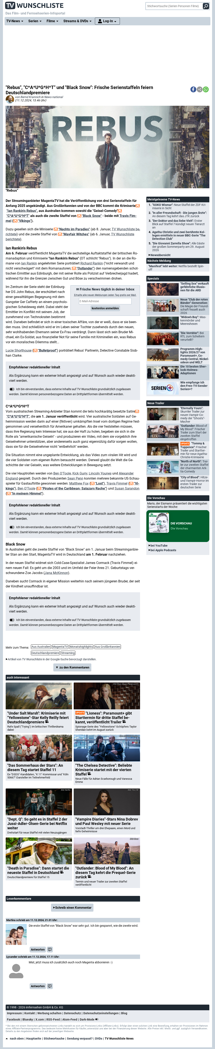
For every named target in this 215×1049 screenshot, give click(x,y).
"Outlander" (85, 268)
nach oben (17, 1038)
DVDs (98, 1038)
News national (53, 97)
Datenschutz (72, 1013)
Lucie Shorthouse (18, 350)
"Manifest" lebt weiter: (176, 268)
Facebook (13, 1019)
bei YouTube (159, 545)
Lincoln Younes (100, 473)
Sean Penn (75, 478)
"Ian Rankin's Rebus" (22, 211)
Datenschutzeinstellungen (101, 1013)
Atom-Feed (69, 1019)
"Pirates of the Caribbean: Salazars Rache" (74, 488)
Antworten (38, 949)
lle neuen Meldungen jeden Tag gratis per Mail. (105, 295)
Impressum (14, 1013)
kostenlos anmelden (105, 308)
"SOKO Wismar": (179, 206)
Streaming (68, 653)
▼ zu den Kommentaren (72, 667)
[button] (193, 89)
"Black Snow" (92, 216)
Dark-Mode (87, 1019)
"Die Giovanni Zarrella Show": (178, 247)
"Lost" (99, 483)
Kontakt (29, 1013)
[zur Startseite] (34, 4)
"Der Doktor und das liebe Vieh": (178, 224)
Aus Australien (40, 646)
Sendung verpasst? (80, 1038)
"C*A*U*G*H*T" (18, 216)
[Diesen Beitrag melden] (50, 949)
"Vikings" (24, 221)
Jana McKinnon (56, 573)
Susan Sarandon (127, 488)
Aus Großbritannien (107, 646)
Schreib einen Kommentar (73, 908)
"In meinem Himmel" (26, 493)
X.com (39, 1019)
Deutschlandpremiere (45, 653)
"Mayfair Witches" (76, 234)
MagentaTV (60, 646)
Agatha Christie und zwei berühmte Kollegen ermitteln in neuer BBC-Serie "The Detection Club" (179, 235)
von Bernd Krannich (28, 97)
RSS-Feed (53, 1019)
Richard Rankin (91, 263)
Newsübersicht (160, 255)
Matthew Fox (79, 483)
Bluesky (27, 1019)
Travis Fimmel (116, 483)
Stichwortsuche (54, 1038)
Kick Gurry (79, 473)
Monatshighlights (81, 646)
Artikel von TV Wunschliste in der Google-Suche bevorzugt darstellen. (52, 659)
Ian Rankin (29, 263)
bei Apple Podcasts (163, 550)
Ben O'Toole (62, 473)
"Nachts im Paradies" (74, 229)
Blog (124, 1013)
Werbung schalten (49, 1013)
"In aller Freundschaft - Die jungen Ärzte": (179, 214)
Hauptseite (33, 1038)
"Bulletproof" (47, 350)
